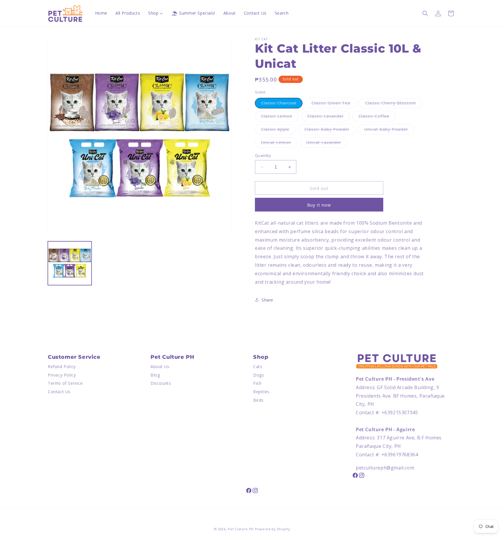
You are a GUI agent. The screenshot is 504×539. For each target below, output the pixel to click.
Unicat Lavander (326, 143)
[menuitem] (101, 13)
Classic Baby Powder (330, 130)
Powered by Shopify (272, 529)
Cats (257, 366)
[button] (425, 13)
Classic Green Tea (334, 104)
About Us (159, 366)
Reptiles (261, 391)
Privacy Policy (62, 375)
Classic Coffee (377, 117)
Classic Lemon (279, 117)
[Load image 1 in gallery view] (70, 263)
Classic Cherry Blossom (393, 104)
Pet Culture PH (241, 529)
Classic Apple (278, 130)
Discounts (160, 383)
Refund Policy (62, 366)
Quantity (263, 155)
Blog (155, 375)
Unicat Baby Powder (389, 130)
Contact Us (59, 391)
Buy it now (319, 205)
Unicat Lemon (279, 143)
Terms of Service (65, 383)
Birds (258, 400)
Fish (257, 383)
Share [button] (267, 300)
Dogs (258, 375)
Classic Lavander (328, 117)
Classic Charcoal (281, 104)
